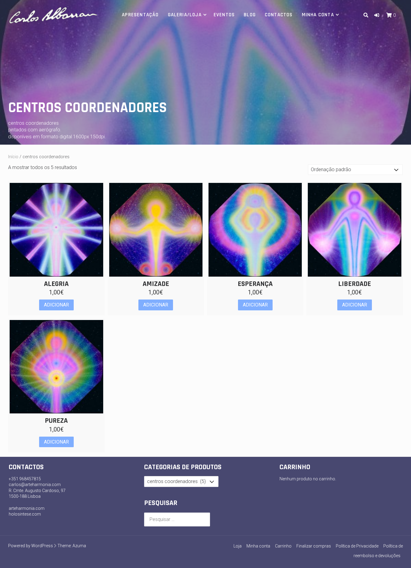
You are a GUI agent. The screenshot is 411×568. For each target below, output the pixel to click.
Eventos (224, 14)
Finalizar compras (313, 546)
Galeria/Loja (185, 14)
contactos (279, 14)
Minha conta (318, 14)
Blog (250, 14)
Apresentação (140, 14)
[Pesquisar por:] (177, 519)
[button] (376, 15)
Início (13, 156)
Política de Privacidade (357, 546)
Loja (237, 546)
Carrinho (283, 546)
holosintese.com (25, 514)
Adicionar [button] (56, 305)
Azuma (79, 545)
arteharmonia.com (27, 508)
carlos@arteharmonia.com (35, 484)
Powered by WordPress (30, 545)
